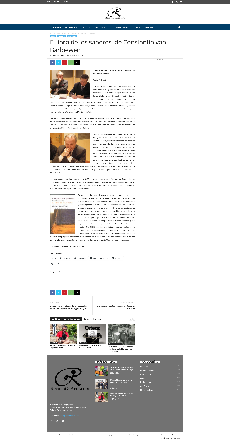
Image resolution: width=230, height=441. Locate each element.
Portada (56, 27)
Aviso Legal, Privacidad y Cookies (115, 435)
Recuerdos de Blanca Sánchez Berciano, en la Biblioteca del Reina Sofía (120, 348)
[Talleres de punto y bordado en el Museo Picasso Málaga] (101, 371)
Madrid (149, 27)
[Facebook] (172, 2)
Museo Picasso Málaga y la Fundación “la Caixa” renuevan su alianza (121, 382)
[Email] (77, 62)
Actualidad (71, 27)
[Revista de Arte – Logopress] (115, 14)
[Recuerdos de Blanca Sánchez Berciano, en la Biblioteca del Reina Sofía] (121, 334)
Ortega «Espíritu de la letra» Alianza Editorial (90, 346)
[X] (176, 2)
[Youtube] (181, 2)
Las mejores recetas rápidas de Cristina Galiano (115, 307)
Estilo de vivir (101, 27)
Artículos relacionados (66, 319)
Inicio (51, 33)
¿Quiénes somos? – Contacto (170, 438)
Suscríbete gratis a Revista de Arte (140, 435)
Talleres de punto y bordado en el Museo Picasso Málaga (121, 368)
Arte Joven (144, 386)
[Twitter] (58, 62)
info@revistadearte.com (70, 416)
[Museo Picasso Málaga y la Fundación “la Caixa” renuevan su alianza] (101, 384)
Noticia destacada (115, 344)
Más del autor (92, 319)
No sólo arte (72, 36)
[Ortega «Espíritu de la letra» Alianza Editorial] (92, 334)
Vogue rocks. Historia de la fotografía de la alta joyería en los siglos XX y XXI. (69, 307)
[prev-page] (130, 319)
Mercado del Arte (146, 390)
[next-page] (133, 319)
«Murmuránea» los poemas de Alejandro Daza (62, 346)
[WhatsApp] (71, 62)
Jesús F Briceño (58, 55)
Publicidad (175, 435)
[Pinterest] (64, 62)
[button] (179, 27)
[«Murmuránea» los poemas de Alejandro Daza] (63, 334)
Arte (85, 27)
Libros (137, 27)
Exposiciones (121, 27)
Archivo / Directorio (162, 435)
